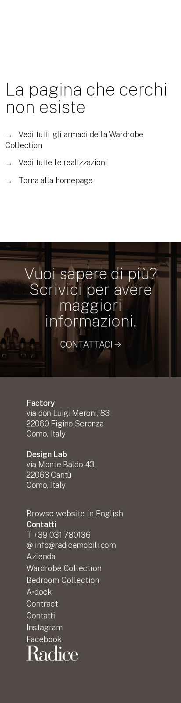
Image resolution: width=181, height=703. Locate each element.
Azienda (40, 556)
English (74, 513)
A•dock (39, 591)
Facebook (44, 639)
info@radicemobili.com (75, 545)
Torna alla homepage (49, 180)
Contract (42, 603)
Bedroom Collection (62, 580)
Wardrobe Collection (63, 568)
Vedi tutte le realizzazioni (56, 162)
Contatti (40, 615)
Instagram (44, 627)
